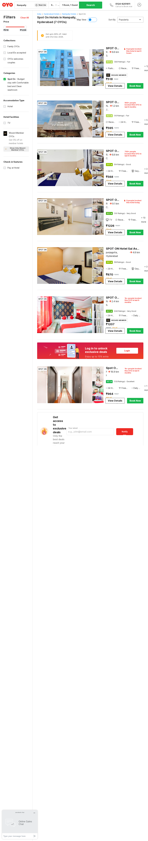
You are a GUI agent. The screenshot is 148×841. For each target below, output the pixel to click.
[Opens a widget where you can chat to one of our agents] (20, 824)
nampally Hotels (69, 14)
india (39, 14)
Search (90, 5)
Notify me (125, 432)
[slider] (4, 27)
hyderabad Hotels (52, 14)
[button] (24, 17)
